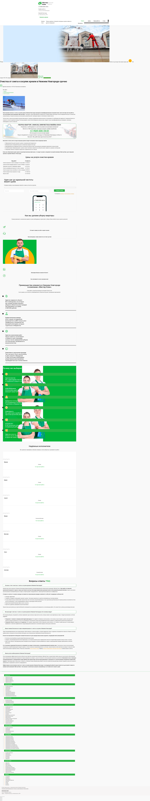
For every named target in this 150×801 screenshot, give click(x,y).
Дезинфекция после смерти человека (12, 748)
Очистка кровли (8, 771)
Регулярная (8, 689)
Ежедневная (8, 729)
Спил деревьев (8, 765)
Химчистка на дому (9, 677)
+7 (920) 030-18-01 (43, 6)
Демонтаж (7, 762)
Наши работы (97, 20)
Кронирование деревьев (10, 767)
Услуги (82, 20)
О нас (104, 20)
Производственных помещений (11, 718)
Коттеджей (7, 757)
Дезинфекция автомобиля (10, 743)
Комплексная (8, 688)
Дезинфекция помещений (10, 741)
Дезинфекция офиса (9, 736)
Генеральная (8, 687)
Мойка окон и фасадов (10, 772)
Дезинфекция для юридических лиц (12, 747)
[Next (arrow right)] (1, 799)
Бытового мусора (9, 700)
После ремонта (8, 710)
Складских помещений (10, 720)
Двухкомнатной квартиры (10, 693)
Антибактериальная (9, 686)
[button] (39, 585)
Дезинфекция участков (10, 740)
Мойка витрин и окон (9, 716)
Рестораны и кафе (9, 719)
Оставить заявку (47, 77)
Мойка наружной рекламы (10, 769)
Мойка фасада (8, 717)
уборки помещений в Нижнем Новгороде (52, 648)
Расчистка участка (9, 766)
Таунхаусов (7, 758)
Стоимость (7, 777)
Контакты (80, 23)
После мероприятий (9, 709)
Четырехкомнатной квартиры (11, 695)
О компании (8, 776)
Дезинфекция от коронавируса (11, 744)
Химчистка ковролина (10, 680)
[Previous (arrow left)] (0, 799)
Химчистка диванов (9, 679)
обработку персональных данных (67, 193)
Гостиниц (7, 713)
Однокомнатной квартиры (10, 692)
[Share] (1, 796)
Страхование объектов (10, 780)
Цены (89, 20)
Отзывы (7, 783)
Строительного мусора (10, 702)
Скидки (7, 782)
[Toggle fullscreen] (2, 796)
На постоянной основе (10, 731)
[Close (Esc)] (0, 796)
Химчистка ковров (9, 678)
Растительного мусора (10, 701)
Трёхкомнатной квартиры (10, 694)
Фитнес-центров (8, 723)
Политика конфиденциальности (7, 788)
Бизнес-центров (8, 712)
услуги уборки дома (34, 648)
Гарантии (7, 781)
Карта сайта (26, 788)
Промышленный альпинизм (10, 768)
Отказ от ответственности (18, 788)
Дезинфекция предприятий (10, 742)
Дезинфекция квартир (10, 737)
